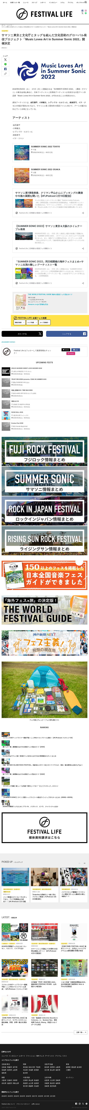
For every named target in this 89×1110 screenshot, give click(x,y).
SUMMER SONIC (8, 342)
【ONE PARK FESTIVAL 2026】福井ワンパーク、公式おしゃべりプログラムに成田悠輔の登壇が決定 (73, 948)
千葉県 (38, 1067)
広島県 (25, 1080)
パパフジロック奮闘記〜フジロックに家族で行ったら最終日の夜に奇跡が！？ (73, 894)
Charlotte (84, 1107)
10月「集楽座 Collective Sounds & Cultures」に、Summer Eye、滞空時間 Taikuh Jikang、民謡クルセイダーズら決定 (44, 1021)
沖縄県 (46, 1083)
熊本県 (52, 1083)
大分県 (52, 1080)
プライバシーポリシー (23, 1104)
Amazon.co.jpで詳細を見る (38, 304)
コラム (62, 2)
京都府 (9, 1080)
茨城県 (31, 1070)
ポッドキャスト (81, 2)
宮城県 (4, 1070)
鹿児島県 (53, 1086)
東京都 (25, 1067)
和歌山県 (16, 1083)
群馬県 (36, 1070)
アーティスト (49, 1056)
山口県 (31, 1083)
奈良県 (4, 1083)
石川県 (46, 1070)
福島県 (4, 1073)
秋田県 (9, 1070)
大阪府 (4, 1080)
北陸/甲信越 (48, 1064)
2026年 (4, 1096)
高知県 (36, 1086)
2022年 (28, 1096)
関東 (24, 1064)
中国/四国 (26, 1077)
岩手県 (15, 1067)
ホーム (5, 2)
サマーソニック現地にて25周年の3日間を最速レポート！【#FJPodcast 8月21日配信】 (44, 951)
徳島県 (36, 1083)
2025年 (10, 1096)
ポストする (22, 334)
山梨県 (58, 1067)
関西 (3, 1077)
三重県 (68, 1070)
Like (76, 350)
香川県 (25, 1086)
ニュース (26, 2)
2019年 (46, 1096)
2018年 (52, 1096)
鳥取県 (25, 1083)
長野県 (52, 1067)
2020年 (40, 1096)
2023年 (22, 1096)
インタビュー (53, 2)
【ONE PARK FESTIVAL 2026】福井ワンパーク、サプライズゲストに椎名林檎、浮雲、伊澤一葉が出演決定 (14, 1021)
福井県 (58, 1070)
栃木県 (25, 1073)
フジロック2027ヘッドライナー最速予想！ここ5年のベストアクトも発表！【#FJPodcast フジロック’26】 (15, 986)
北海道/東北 (6, 1064)
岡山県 (31, 1080)
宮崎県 (58, 1080)
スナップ (34, 2)
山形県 (15, 1070)
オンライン (70, 1077)
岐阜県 (79, 1067)
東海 (67, 1064)
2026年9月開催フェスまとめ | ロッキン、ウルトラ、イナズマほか (14, 947)
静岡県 (68, 1067)
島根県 (36, 1080)
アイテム (70, 2)
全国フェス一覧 (15, 2)
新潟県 (46, 1067)
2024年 (16, 1096)
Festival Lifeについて (8, 1104)
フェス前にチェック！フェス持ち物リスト (44, 720)
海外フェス (7, 891)
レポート (43, 2)
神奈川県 (32, 1067)
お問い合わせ (36, 1104)
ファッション (30, 1056)
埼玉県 (25, 1070)
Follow (66, 350)
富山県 (52, 1070)
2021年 (34, 1096)
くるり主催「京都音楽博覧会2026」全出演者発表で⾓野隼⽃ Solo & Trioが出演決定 (74, 984)
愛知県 (73, 1067)
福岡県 (58, 1083)
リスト (12, 943)
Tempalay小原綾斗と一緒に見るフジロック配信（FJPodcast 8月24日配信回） (44, 896)
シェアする (66, 334)
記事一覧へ (80, 1032)
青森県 (9, 1067)
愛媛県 (31, 1086)
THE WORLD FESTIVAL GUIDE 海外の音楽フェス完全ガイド (50, 294)
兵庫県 (15, 1080)
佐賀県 (46, 1080)
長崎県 (46, 1086)
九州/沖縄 (47, 1077)
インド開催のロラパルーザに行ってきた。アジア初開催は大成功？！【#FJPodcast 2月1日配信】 (15, 900)
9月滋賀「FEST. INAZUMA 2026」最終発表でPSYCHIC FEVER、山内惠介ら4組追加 (44, 984)
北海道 (4, 1067)
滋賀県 (9, 1083)
